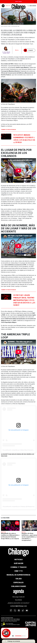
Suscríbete (18, 600)
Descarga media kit (18, 597)
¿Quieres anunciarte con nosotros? (18, 603)
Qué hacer (3, 532)
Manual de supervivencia (18, 575)
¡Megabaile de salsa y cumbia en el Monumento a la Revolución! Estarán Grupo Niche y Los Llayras (10, 536)
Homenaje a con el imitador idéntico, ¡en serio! (24, 300)
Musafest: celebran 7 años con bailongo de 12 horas (24, 138)
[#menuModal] (3, 5)
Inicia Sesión (33, 5)
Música (16, 50)
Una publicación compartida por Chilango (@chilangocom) (18, 506)
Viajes (18, 579)
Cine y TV (18, 571)
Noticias (24, 532)
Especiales (18, 583)
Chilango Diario (18, 586)
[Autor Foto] (6, 48)
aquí (32, 387)
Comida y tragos (18, 567)
